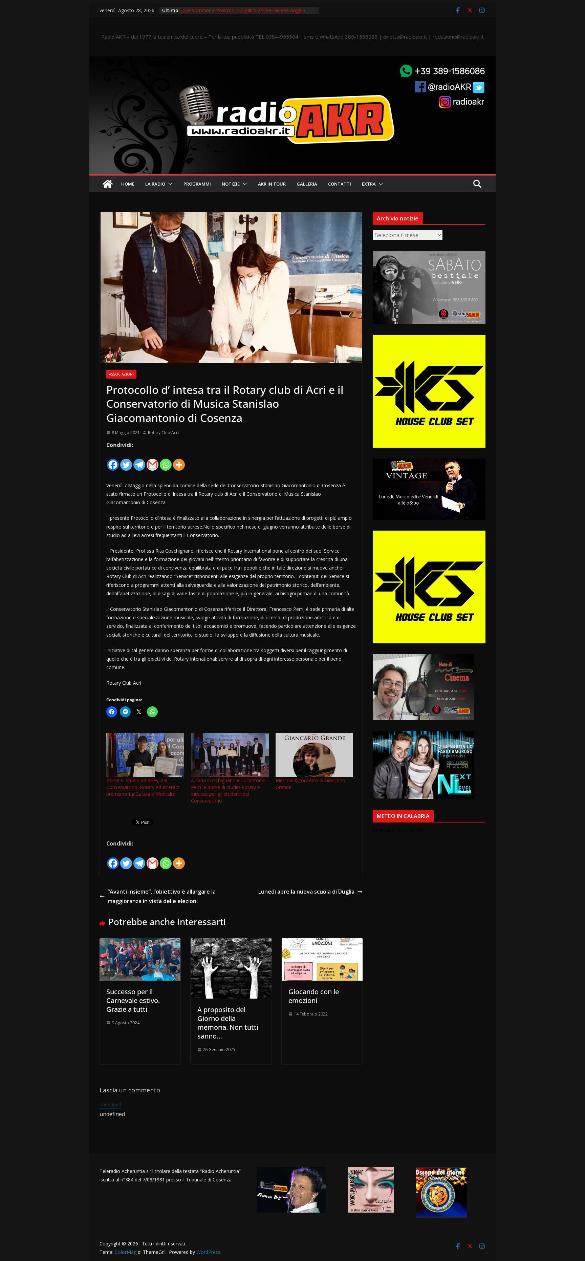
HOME (127, 184)
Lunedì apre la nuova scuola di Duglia (306, 891)
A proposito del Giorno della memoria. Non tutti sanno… (227, 1023)
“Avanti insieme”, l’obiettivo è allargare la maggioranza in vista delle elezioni (162, 896)
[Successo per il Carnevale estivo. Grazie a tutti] (140, 942)
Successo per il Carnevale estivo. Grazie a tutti (133, 1000)
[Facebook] (113, 461)
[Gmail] (152, 461)
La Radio (155, 184)
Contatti (339, 184)
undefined (110, 1104)
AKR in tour (272, 184)
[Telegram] (139, 461)
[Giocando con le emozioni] (322, 942)
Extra (369, 184)
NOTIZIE (231, 184)
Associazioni (121, 374)
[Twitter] (126, 461)
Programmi (197, 184)
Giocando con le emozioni (313, 996)
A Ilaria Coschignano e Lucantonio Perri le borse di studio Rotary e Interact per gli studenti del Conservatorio (228, 790)
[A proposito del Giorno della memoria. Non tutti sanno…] (231, 942)
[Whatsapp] (166, 461)
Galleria (307, 184)
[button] (169, 183)
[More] (179, 461)
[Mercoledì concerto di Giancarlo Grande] (314, 755)
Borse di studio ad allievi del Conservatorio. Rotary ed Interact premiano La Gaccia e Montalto (142, 787)
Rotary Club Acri (163, 432)
